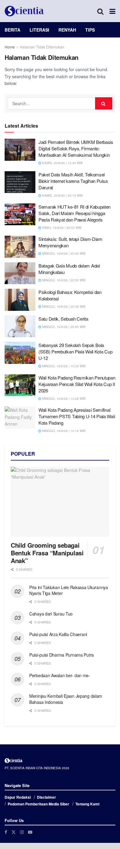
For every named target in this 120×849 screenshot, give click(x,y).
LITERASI (39, 30)
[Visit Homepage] (24, 11)
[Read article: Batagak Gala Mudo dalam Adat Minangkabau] (20, 273)
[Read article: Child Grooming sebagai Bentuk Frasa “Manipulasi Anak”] (60, 502)
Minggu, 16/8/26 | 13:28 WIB (63, 398)
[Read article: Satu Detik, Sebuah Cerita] (20, 326)
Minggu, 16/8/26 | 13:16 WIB (63, 431)
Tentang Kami (87, 804)
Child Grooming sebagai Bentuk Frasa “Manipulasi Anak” (47, 553)
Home (10, 46)
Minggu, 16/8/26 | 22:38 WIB (63, 306)
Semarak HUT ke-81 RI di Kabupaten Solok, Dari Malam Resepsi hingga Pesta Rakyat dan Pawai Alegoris (74, 213)
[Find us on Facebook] (6, 831)
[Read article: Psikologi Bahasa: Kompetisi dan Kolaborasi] (20, 300)
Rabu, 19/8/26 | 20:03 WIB (61, 228)
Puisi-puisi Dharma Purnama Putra (61, 655)
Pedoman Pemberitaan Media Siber (38, 804)
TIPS (90, 30)
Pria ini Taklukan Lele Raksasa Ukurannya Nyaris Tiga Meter (68, 590)
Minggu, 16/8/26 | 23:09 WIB (63, 253)
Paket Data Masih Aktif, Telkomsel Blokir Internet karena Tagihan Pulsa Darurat (72, 181)
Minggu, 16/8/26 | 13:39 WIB (63, 366)
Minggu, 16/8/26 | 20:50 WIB (63, 327)
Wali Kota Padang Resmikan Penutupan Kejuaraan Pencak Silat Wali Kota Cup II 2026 (76, 384)
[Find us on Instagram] (22, 831)
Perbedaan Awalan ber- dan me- (59, 675)
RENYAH (67, 30)
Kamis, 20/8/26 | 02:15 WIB (62, 195)
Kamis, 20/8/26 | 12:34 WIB (62, 163)
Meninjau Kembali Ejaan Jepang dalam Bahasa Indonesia (65, 699)
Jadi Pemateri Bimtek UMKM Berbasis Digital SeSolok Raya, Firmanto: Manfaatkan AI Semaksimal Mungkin (75, 148)
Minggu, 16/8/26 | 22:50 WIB (63, 280)
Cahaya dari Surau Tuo (51, 614)
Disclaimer (46, 797)
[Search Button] (100, 11)
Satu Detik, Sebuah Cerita (63, 318)
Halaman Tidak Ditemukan (42, 46)
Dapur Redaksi (18, 797)
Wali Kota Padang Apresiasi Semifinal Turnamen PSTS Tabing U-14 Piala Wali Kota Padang (76, 416)
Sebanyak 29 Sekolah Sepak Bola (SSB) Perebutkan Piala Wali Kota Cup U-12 (75, 351)
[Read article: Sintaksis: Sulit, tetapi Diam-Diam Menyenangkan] (20, 247)
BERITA (12, 30)
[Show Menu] (112, 11)
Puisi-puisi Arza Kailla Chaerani (58, 634)
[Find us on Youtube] (30, 831)
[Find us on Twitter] (13, 831)
